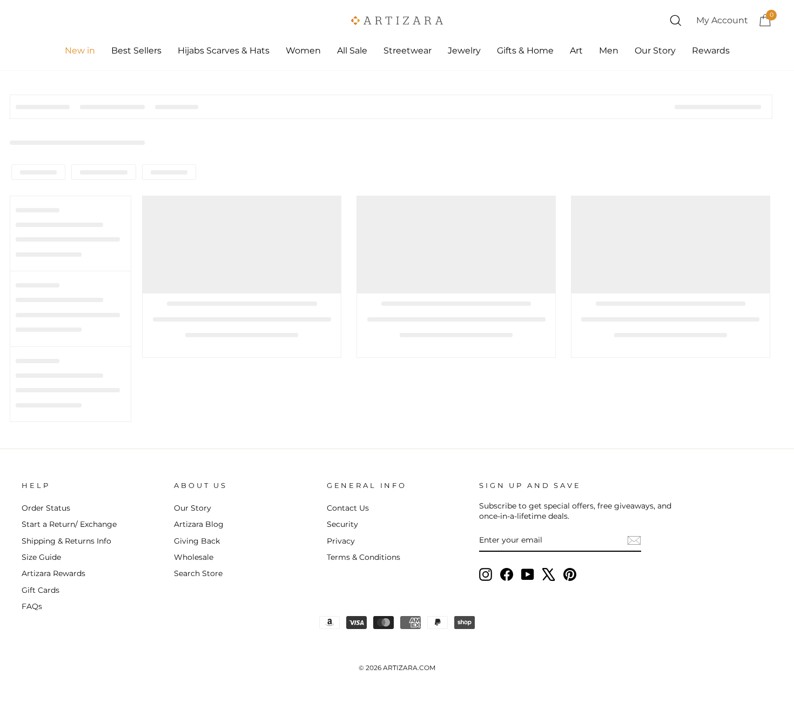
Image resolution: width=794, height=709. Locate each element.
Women (303, 50)
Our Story (655, 50)
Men (608, 50)
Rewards (711, 50)
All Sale (352, 50)
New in (80, 50)
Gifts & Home (525, 50)
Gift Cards (40, 590)
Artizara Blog (199, 524)
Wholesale (193, 557)
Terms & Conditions (363, 557)
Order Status (46, 508)
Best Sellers (136, 50)
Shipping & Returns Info (66, 541)
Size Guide (41, 557)
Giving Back (197, 541)
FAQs (32, 606)
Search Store (198, 573)
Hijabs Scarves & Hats (224, 50)
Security (342, 524)
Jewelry (464, 50)
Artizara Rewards (53, 573)
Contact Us (348, 508)
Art (576, 50)
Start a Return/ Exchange (69, 524)
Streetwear (407, 50)
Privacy (341, 541)
